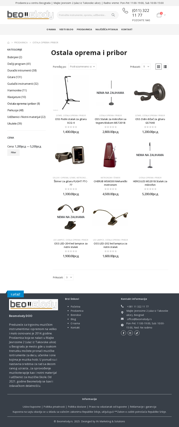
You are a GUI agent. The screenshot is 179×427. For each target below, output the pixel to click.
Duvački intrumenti (19, 70)
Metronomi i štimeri (86, 177)
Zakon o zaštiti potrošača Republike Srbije (141, 411)
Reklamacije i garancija (143, 406)
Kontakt (127, 29)
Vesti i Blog (66, 29)
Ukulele (12, 123)
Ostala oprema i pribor (74, 115)
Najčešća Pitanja (106, 29)
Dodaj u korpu (73, 107)
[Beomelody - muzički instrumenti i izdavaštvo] (33, 304)
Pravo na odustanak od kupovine (108, 406)
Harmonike (14, 90)
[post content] (71, 93)
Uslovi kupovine (32, 406)
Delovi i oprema (60, 177)
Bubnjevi (12, 57)
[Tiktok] (136, 332)
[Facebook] (123, 332)
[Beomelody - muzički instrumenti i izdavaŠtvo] (30, 15)
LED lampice (59, 240)
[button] (159, 67)
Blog (73, 319)
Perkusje (12, 110)
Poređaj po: (59, 66)
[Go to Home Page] (8, 43)
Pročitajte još (113, 107)
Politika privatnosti (54, 406)
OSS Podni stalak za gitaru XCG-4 (71, 120)
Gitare (59, 115)
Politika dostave (77, 406)
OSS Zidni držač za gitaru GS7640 (150, 120)
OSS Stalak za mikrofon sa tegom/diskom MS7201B (110, 120)
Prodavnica (84, 29)
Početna (75, 306)
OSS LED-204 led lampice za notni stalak (71, 245)
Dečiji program (16, 64)
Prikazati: (135, 66)
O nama (51, 29)
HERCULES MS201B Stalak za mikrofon (150, 182)
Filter (13, 152)
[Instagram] (130, 332)
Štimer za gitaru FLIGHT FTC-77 (71, 182)
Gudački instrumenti (20, 84)
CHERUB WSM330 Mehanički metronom (110, 182)
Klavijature (14, 97)
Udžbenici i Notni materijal (23, 117)
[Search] (113, 15)
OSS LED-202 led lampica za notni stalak (110, 245)
